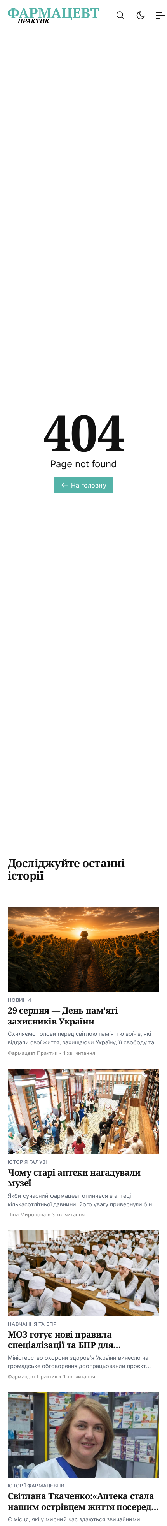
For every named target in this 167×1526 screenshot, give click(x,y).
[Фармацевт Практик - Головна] (53, 15)
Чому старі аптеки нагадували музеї (74, 1177)
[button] (120, 15)
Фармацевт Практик (32, 1053)
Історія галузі (27, 1162)
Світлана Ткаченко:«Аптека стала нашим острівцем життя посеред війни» (81, 1506)
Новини (19, 1000)
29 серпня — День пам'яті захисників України (63, 1015)
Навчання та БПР (32, 1324)
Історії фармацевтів (36, 1486)
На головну (88, 485)
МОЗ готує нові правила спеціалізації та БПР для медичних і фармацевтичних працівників (72, 1350)
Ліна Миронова (27, 1215)
